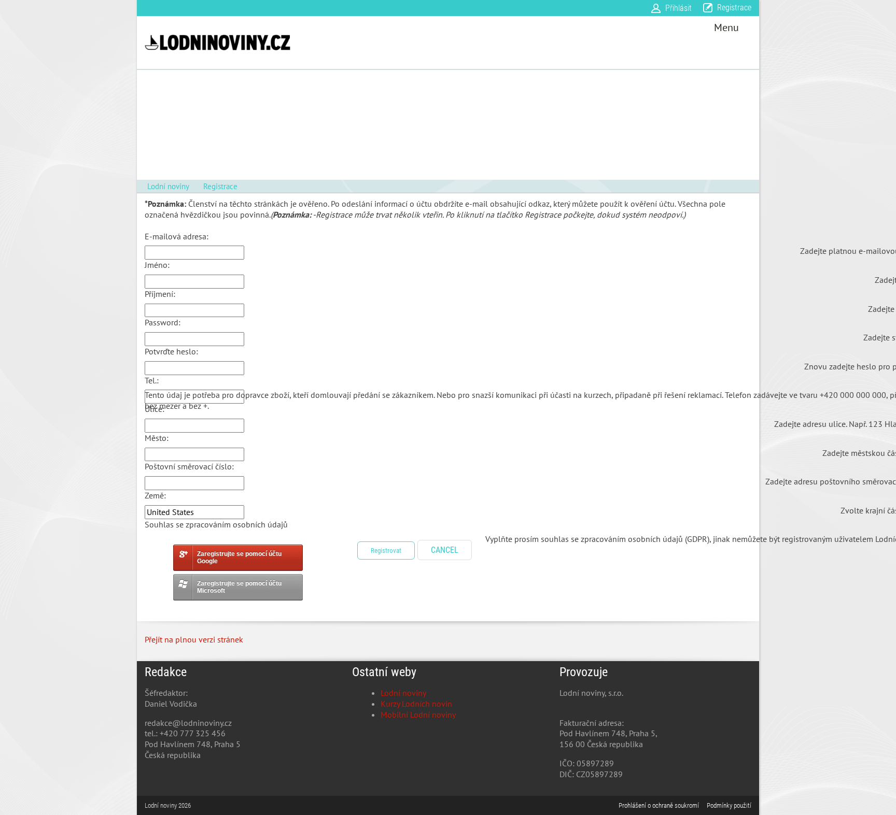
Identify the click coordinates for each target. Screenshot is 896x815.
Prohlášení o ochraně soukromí (659, 805)
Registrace (734, 7)
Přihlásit (678, 8)
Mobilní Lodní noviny (418, 714)
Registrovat (386, 550)
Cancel (444, 550)
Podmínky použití (729, 805)
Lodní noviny (403, 693)
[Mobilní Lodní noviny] (217, 42)
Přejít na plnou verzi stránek (194, 639)
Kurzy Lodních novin (416, 703)
